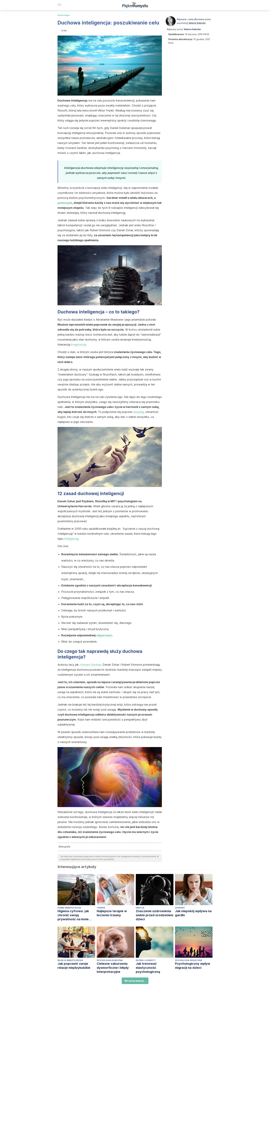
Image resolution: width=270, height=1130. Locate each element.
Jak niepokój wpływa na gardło (193, 913)
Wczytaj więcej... (135, 980)
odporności (104, 635)
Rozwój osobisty (145, 960)
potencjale (65, 202)
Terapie (101, 908)
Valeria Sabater (197, 23)
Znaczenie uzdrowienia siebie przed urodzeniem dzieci (154, 915)
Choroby (180, 908)
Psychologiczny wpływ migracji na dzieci (192, 966)
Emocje (140, 908)
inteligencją (71, 538)
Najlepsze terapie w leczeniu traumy (112, 913)
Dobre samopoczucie (69, 908)
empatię (138, 412)
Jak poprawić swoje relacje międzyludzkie (74, 966)
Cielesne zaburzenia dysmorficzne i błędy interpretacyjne (113, 968)
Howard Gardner (90, 664)
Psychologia (64, 15)
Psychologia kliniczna (110, 960)
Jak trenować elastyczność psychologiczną (148, 968)
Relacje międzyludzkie (70, 960)
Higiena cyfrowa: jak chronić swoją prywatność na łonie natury (73, 915)
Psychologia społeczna (188, 960)
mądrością (79, 344)
